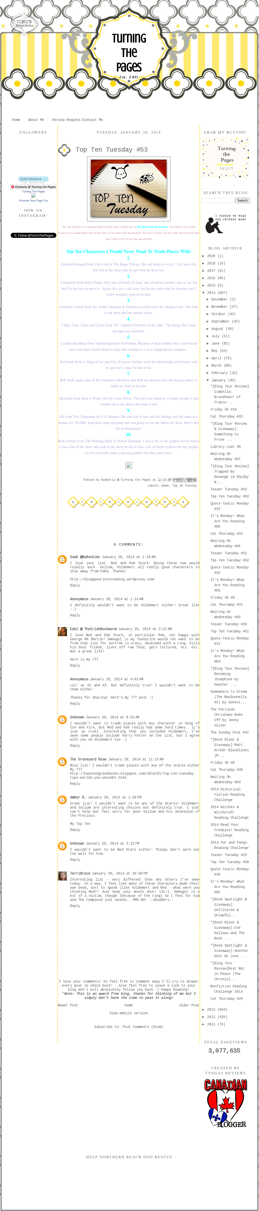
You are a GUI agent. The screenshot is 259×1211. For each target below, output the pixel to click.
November (220, 307)
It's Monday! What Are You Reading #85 (227, 585)
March (217, 366)
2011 (212, 1024)
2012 (212, 1017)
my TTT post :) (139, 698)
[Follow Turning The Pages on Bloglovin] (33, 182)
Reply (75, 585)
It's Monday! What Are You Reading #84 (227, 656)
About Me (36, 120)
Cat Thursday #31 (226, 605)
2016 (212, 278)
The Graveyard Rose (88, 759)
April (217, 358)
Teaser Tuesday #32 (228, 489)
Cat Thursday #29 (226, 999)
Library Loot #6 (225, 447)
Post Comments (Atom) (143, 1027)
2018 (212, 263)
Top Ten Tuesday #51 (229, 631)
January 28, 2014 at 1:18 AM (129, 557)
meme (165, 486)
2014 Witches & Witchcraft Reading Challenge (229, 812)
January (219, 380)
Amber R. (78, 797)
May (215, 351)
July (216, 336)
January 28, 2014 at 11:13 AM (136, 759)
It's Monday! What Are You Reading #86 (227, 521)
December (220, 299)
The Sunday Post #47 (229, 733)
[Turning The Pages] (33, 196)
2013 (212, 1010)
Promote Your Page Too (33, 200)
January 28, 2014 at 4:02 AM (116, 679)
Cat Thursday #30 (226, 770)
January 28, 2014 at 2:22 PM (112, 844)
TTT (95, 659)
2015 (212, 285)
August (218, 329)
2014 (212, 293)
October (219, 314)
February (220, 373)
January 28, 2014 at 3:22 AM (145, 629)
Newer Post (68, 1005)
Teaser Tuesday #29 (228, 855)
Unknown (77, 717)
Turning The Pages (129, 52)
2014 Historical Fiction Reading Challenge (227, 794)
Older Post (189, 1005)
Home (16, 120)
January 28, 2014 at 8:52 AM (112, 717)
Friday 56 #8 (222, 763)
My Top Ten (80, 824)
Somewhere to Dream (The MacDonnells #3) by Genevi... (228, 697)
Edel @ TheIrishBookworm (93, 629)
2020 (212, 256)
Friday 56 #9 (222, 598)
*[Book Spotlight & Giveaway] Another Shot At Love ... (229, 950)
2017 (212, 271)
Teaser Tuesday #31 (228, 553)
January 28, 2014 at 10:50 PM (119, 873)
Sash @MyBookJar (85, 557)
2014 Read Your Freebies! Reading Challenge (229, 830)
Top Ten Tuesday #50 (229, 862)
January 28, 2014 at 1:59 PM (114, 797)
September (221, 321)
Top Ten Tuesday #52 (229, 560)
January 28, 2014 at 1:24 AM (116, 599)
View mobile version (129, 1013)
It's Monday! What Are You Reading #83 (227, 887)
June (216, 344)
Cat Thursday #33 (226, 417)
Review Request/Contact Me (77, 120)
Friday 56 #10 (223, 409)
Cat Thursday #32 (226, 534)
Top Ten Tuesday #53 (229, 496)
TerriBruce (80, 873)
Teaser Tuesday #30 (228, 624)
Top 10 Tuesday (184, 486)
